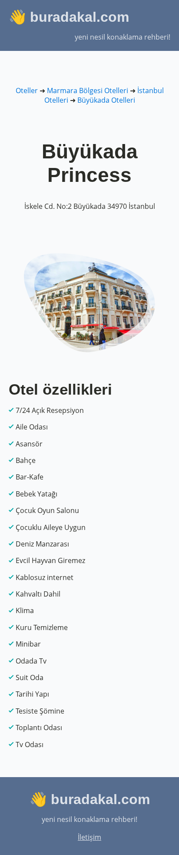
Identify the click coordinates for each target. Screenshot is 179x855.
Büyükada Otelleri (106, 100)
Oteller (27, 90)
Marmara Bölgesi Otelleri (87, 90)
